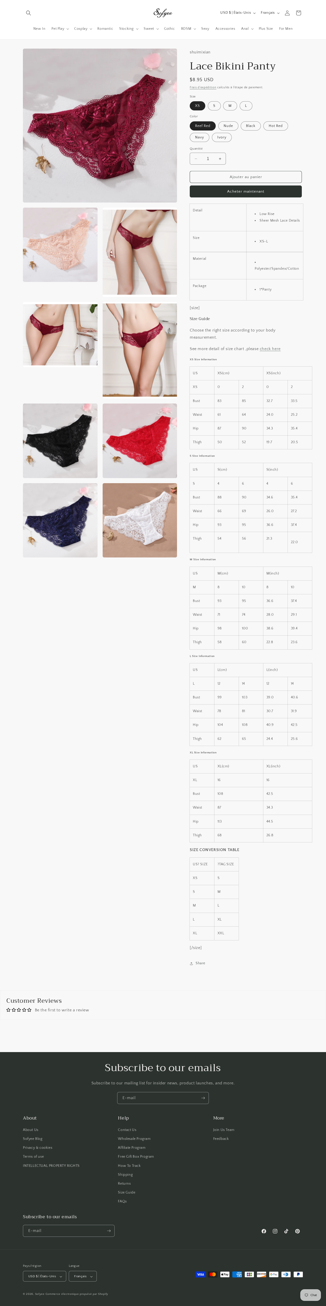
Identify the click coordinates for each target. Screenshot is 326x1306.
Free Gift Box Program (136, 1157)
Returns (124, 1184)
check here (270, 349)
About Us (30, 1130)
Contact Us (127, 1130)
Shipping (125, 1175)
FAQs (122, 1202)
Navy (199, 137)
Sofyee (40, 1294)
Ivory (221, 137)
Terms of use (33, 1157)
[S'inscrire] (203, 1098)
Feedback (221, 1139)
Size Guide (126, 1192)
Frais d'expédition (203, 87)
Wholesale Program (134, 1139)
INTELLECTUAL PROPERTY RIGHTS (51, 1166)
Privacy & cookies (37, 1148)
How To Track (129, 1166)
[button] (28, 13)
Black (250, 126)
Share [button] (200, 963)
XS (197, 106)
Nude (228, 126)
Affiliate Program (131, 1148)
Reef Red (202, 126)
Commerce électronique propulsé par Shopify (77, 1294)
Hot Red (276, 126)
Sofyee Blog (33, 1139)
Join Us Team (224, 1130)
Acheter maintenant (245, 191)
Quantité (196, 148)
